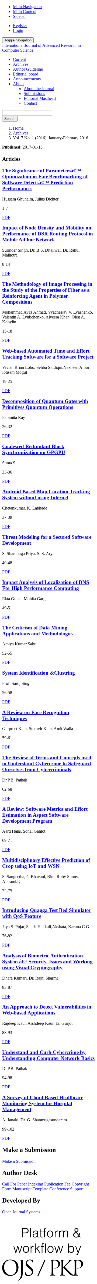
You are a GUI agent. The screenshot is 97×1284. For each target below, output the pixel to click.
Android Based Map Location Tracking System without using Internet (46, 494)
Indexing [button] (35, 1184)
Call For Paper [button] (14, 1184)
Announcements (27, 79)
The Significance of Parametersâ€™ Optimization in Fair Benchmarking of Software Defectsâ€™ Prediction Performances (45, 179)
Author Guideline (28, 69)
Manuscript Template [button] (30, 1189)
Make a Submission (19, 1161)
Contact (30, 103)
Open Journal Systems (21, 1212)
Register (20, 25)
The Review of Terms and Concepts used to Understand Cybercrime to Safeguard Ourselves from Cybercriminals (46, 763)
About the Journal (39, 88)
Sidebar (19, 16)
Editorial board (25, 74)
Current (19, 59)
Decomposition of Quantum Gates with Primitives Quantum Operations (45, 404)
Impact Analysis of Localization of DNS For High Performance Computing (45, 585)
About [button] (18, 83)
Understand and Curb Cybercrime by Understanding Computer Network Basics (48, 1055)
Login (18, 30)
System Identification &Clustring (38, 673)
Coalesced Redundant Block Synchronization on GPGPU (33, 449)
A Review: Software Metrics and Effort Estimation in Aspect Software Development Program (45, 815)
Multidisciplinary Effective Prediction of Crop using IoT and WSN (46, 863)
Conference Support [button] (66, 1189)
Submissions (34, 93)
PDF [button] (6, 217)
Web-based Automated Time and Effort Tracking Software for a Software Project (47, 354)
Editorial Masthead (40, 98)
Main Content (24, 11)
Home (18, 128)
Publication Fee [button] (57, 1184)
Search (9, 119)
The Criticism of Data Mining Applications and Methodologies (37, 630)
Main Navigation (27, 6)
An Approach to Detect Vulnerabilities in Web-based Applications (46, 1010)
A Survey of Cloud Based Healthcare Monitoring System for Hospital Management (42, 1103)
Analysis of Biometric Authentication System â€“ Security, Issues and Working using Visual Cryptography (47, 961)
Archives (20, 64)
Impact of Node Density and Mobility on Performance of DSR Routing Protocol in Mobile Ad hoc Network (47, 233)
